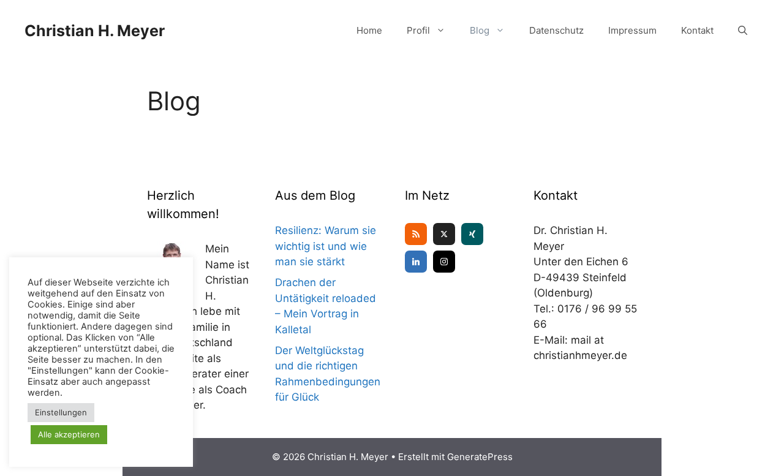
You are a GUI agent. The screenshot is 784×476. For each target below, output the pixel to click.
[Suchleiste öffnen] (743, 30)
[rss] (416, 234)
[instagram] (444, 262)
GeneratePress (480, 457)
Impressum (632, 30)
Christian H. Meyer (94, 30)
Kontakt (697, 30)
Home (369, 30)
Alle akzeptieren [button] (69, 434)
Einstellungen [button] (61, 412)
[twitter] (444, 234)
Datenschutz (556, 30)
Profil (418, 30)
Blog (479, 30)
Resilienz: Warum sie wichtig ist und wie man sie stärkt (325, 246)
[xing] (472, 234)
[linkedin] (416, 262)
